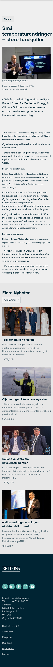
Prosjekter (7, 637)
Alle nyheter (10, 300)
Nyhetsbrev (8, 648)
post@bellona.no (20, 598)
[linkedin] (12, 586)
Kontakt (6, 654)
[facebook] (18, 586)
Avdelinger (7, 631)
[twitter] (5, 586)
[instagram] (25, 586)
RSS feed (7, 643)
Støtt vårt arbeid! (10, 626)
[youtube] (32, 586)
